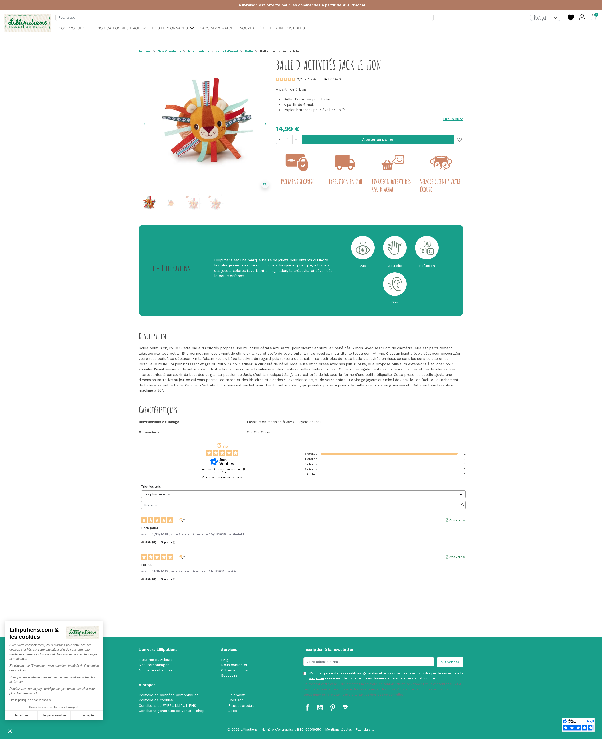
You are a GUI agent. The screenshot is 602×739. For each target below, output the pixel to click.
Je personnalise (54, 715)
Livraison (236, 700)
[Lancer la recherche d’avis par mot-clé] (462, 505)
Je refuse (21, 715)
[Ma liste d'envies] (570, 17)
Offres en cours (234, 670)
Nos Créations (169, 51)
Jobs (232, 711)
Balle (249, 51)
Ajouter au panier (377, 139)
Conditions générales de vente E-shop (172, 711)
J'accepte (87, 715)
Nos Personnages (154, 665)
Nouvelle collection (155, 670)
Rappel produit (241, 705)
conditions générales (361, 673)
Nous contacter (234, 665)
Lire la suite (453, 119)
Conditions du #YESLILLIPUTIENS (167, 705)
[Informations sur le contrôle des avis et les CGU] (244, 469)
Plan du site (365, 729)
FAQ (224, 660)
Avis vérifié (457, 520)
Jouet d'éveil (227, 51)
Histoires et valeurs (156, 660)
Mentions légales (338, 729)
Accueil (145, 51)
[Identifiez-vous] (582, 17)
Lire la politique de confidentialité (30, 700)
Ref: (327, 79)
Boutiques (229, 675)
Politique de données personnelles (168, 695)
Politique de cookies (156, 700)
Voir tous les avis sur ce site (222, 477)
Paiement (236, 695)
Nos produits (199, 51)
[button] (10, 731)
